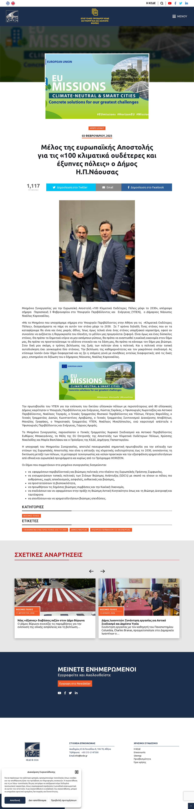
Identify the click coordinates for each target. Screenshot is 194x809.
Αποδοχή (15, 800)
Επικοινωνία (140, 752)
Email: (72, 756)
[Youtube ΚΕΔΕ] (170, 3)
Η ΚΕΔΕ (151, 3)
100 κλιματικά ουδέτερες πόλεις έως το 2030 (45, 530)
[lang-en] (13, 3)
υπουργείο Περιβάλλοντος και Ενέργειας (111, 530)
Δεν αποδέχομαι (37, 800)
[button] (76, 772)
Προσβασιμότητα (142, 759)
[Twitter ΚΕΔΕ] (180, 3)
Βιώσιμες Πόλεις (31, 516)
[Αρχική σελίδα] (12, 16)
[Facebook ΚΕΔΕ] (175, 3)
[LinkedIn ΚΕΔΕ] (186, 3)
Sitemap (137, 756)
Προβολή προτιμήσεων (64, 800)
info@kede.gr (81, 756)
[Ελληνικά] (8, 3)
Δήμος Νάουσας (79, 530)
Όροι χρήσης (140, 762)
